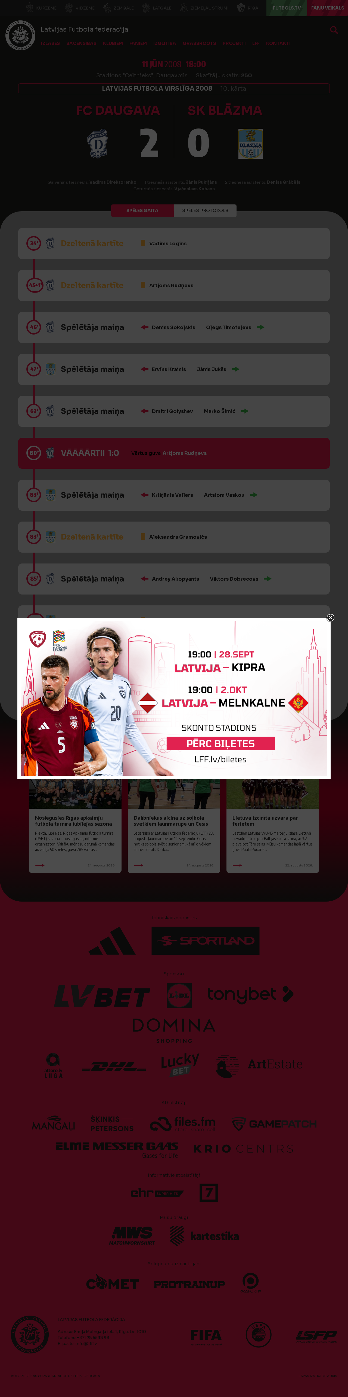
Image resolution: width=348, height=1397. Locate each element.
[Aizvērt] (330, 618)
